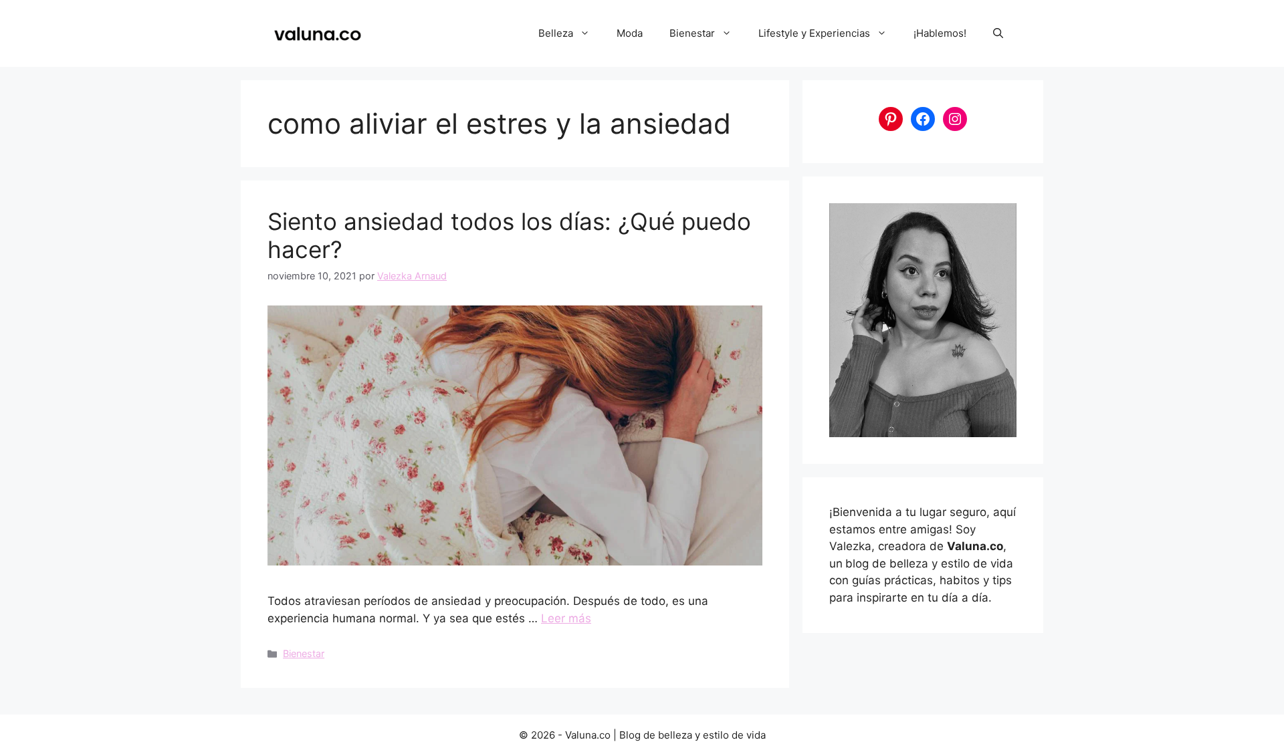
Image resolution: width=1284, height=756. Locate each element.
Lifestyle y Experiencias (814, 33)
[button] (998, 33)
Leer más (566, 618)
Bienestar (692, 33)
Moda (630, 33)
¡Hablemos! (940, 33)
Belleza (555, 33)
